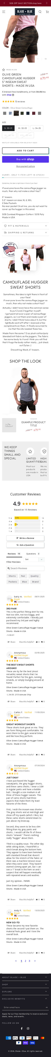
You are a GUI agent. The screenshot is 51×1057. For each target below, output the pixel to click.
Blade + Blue (20, 1051)
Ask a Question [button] (27, 545)
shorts (12, 576)
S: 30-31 (8, 128)
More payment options (25, 166)
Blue (24, 581)
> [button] (35, 960)
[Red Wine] (33, 113)
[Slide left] (4, 3)
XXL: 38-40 (26, 135)
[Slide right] (46, 3)
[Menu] (3, 11)
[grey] (39, 113)
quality (35, 576)
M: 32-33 (22, 128)
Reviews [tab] (12, 553)
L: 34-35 (37, 128)
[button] (40, 11)
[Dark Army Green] (22, 113)
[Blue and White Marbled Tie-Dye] (10, 113)
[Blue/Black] (27, 113)
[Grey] (4, 113)
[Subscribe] (47, 1007)
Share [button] (12, 642)
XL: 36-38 (9, 135)
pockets (13, 581)
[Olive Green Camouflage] (16, 113)
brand (35, 581)
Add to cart (25, 150)
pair (23, 576)
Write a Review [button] (27, 538)
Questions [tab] (31, 553)
